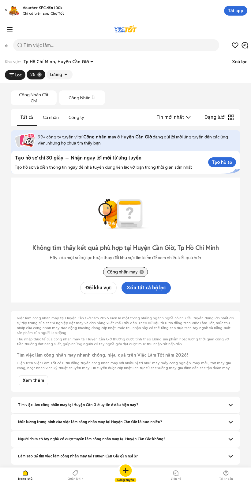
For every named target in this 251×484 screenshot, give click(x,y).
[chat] (245, 45)
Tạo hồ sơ (222, 162)
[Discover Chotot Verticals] (10, 29)
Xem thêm (33, 380)
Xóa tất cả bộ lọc (146, 287)
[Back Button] (6, 45)
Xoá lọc (239, 61)
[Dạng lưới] (231, 117)
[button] (6, 11)
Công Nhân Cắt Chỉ (33, 98)
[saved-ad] (235, 45)
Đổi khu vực (98, 287)
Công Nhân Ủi (82, 98)
